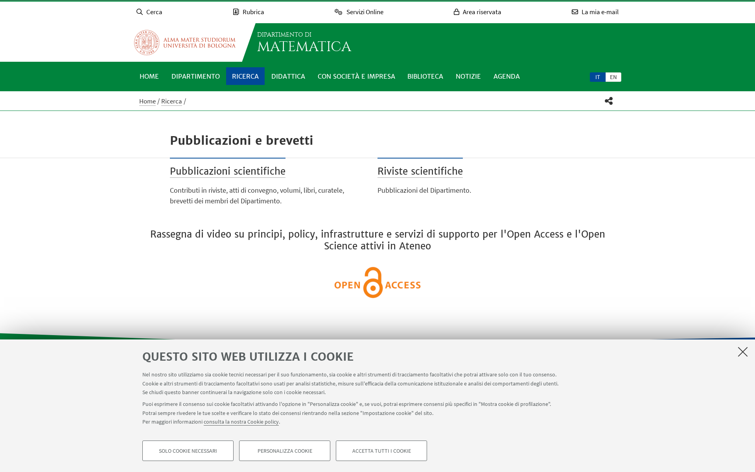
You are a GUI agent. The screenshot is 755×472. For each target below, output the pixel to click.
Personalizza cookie (285, 450)
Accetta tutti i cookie (381, 450)
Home (149, 76)
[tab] (598, 76)
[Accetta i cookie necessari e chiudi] (743, 351)
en (613, 77)
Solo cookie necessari (188, 450)
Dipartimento (195, 76)
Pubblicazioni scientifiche (227, 171)
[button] (609, 101)
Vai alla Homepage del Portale (185, 42)
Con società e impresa (356, 76)
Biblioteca (425, 76)
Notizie (468, 76)
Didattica (288, 76)
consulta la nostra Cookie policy (241, 421)
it (597, 77)
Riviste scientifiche (420, 171)
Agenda (507, 76)
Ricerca (245, 76)
